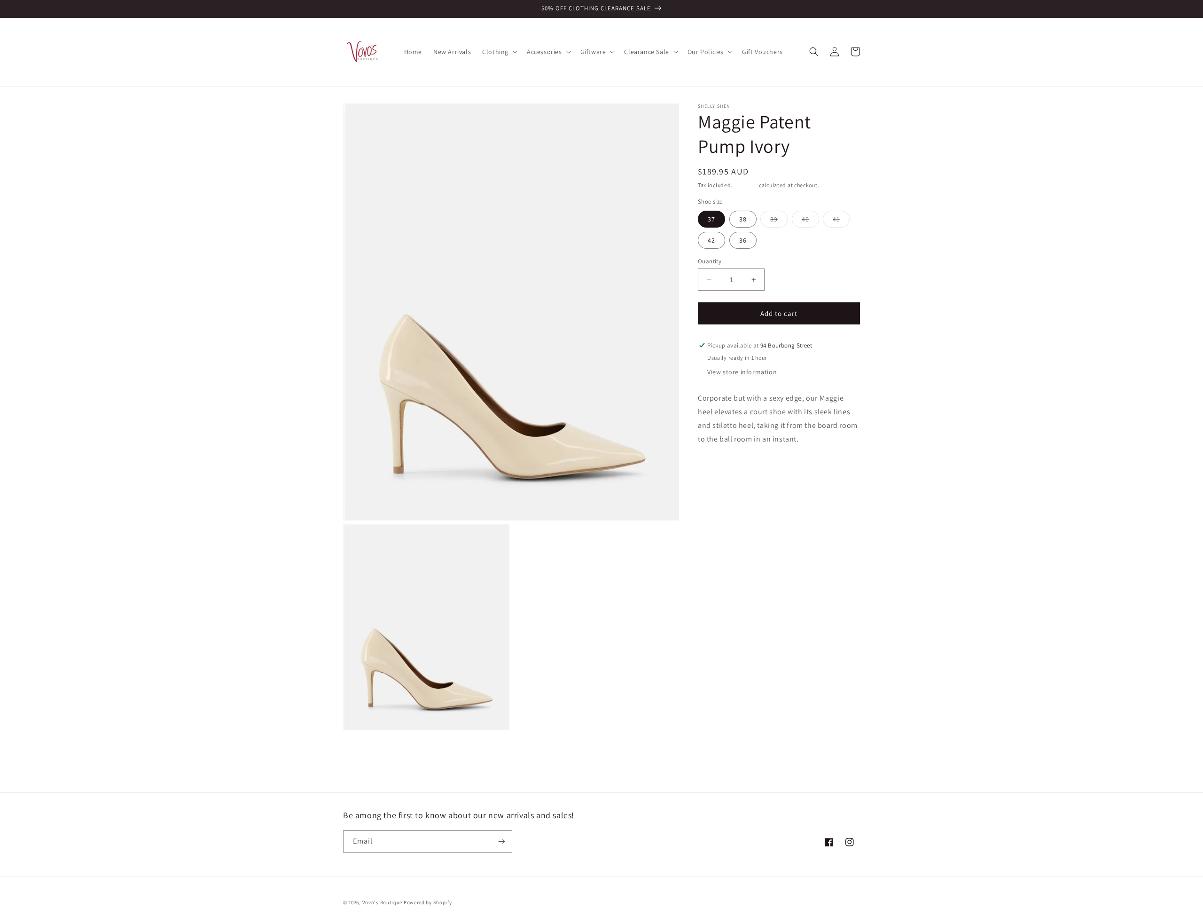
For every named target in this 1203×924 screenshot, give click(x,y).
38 (743, 219)
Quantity (709, 261)
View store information (742, 372)
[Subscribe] (501, 841)
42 (711, 240)
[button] (499, 52)
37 (711, 219)
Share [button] (717, 468)
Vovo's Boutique (382, 902)
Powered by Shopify (428, 902)
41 (841, 221)
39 (779, 221)
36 (743, 240)
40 (810, 221)
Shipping (746, 185)
